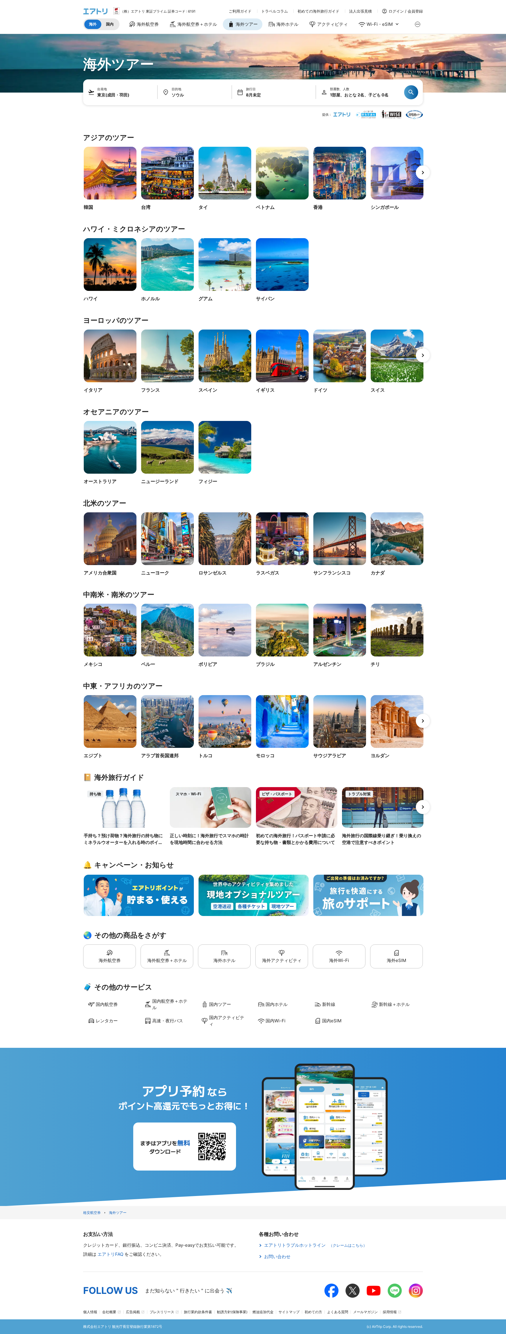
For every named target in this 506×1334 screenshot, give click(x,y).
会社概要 (109, 1312)
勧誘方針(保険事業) (232, 1312)
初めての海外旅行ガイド (318, 11)
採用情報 (390, 1312)
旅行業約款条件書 (198, 1312)
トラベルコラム (274, 11)
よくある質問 (337, 1312)
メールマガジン (365, 1312)
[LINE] (395, 1291)
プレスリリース (162, 1312)
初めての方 (313, 1312)
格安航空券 (92, 1212)
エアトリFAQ (111, 1254)
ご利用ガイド (240, 11)
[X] (353, 1291)
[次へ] (423, 173)
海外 (93, 24)
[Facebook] (331, 1291)
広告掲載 (133, 1312)
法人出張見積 (360, 11)
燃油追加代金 (262, 1312)
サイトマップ (289, 1312)
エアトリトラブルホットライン (315, 1245)
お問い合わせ (277, 1256)
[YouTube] (374, 1291)
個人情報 (90, 1312)
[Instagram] (416, 1291)
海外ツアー (117, 1212)
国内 (110, 24)
